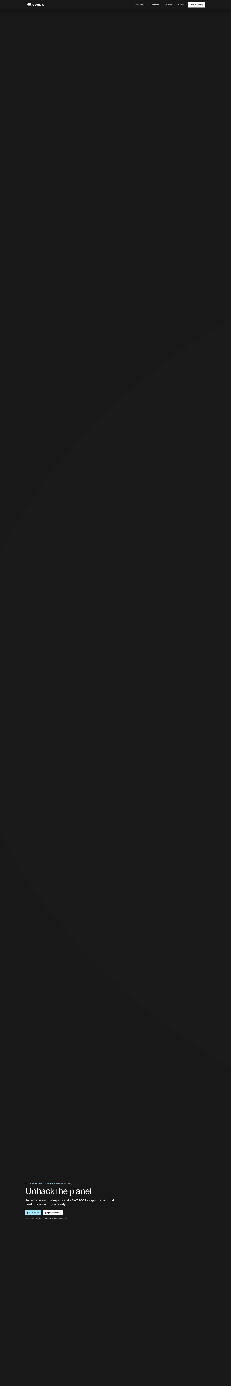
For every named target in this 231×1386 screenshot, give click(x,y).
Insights (155, 5)
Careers (168, 5)
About (180, 5)
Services (139, 5)
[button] (196, 4)
